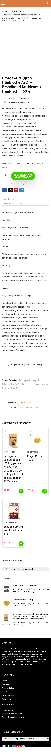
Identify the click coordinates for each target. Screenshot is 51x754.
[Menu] (3, 3)
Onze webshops (9, 695)
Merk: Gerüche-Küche (29, 408)
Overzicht (6, 684)
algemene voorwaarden (12, 713)
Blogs (4, 692)
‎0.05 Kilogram (26, 403)
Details (38, 164)
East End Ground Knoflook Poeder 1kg (13, 530)
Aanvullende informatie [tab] (14, 203)
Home (4, 11)
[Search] (47, 3)
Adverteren (6, 699)
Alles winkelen (8, 688)
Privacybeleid (7, 710)
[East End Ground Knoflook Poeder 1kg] (14, 511)
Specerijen (16, 11)
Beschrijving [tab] (9, 199)
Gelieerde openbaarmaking (13, 717)
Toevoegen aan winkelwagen (23, 176)
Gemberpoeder (9, 452)
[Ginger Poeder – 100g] (37, 440)
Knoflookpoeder (10, 522)
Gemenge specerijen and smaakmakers (19, 15)
